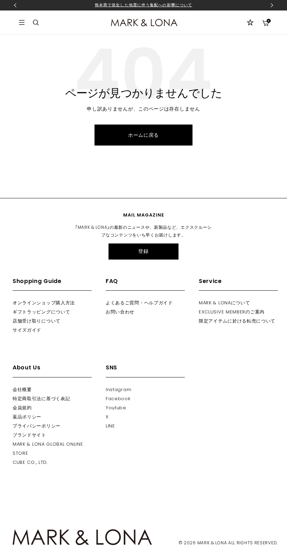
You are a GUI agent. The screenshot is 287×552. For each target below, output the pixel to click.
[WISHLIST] (250, 22)
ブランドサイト (29, 435)
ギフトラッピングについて (41, 312)
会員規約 (22, 407)
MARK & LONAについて (224, 302)
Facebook (118, 398)
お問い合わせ (120, 312)
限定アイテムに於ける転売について (237, 321)
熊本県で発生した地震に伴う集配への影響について (143, 5)
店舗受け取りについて (37, 321)
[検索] (36, 23)
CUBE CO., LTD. (30, 462)
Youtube (116, 407)
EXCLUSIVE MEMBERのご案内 (232, 312)
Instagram (118, 389)
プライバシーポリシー (37, 426)
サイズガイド (27, 330)
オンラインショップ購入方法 (44, 302)
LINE (110, 426)
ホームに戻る (143, 135)
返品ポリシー (27, 416)
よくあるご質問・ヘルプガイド (139, 302)
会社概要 (22, 389)
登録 (143, 251)
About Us (27, 367)
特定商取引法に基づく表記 (41, 398)
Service (210, 281)
